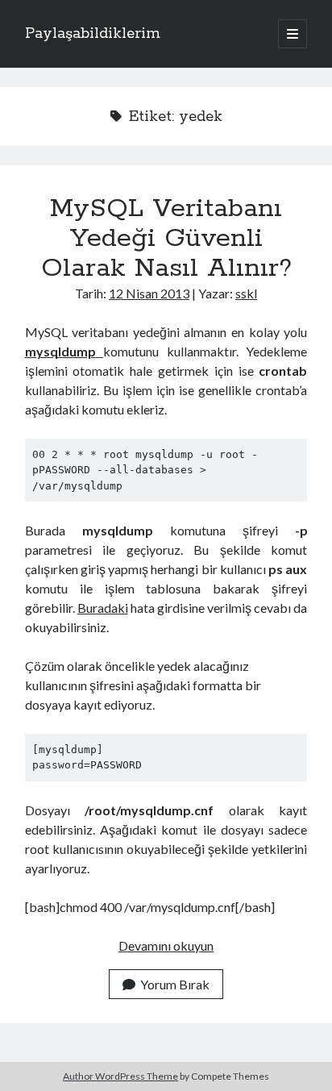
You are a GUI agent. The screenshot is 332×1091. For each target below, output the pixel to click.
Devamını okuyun (166, 945)
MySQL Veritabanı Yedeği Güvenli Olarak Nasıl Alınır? (166, 238)
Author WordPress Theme (120, 1076)
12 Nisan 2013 (149, 293)
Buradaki (102, 607)
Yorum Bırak (175, 984)
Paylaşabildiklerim (92, 34)
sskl (246, 293)
